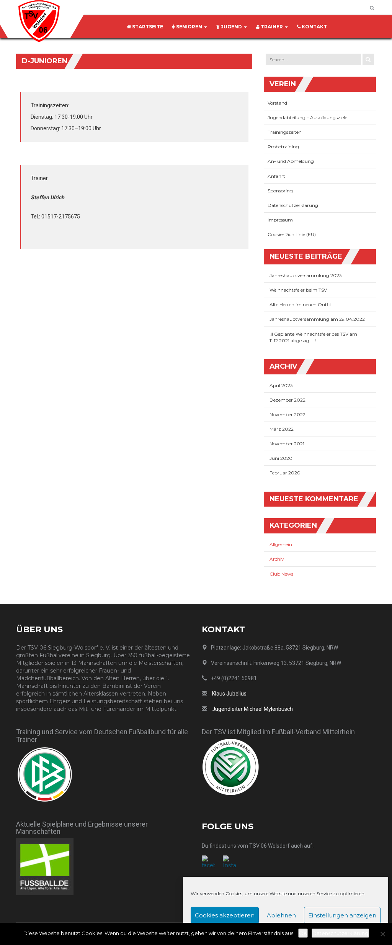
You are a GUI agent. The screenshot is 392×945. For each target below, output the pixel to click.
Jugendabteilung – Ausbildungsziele (307, 117)
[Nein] (382, 934)
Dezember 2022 (287, 400)
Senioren (189, 27)
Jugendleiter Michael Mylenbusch (252, 709)
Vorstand (278, 103)
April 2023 (281, 385)
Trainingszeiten (285, 132)
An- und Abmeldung (291, 161)
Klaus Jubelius (229, 694)
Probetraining (284, 146)
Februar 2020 (285, 473)
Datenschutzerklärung (293, 205)
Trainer (272, 27)
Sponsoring (281, 191)
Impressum (281, 220)
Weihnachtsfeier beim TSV (298, 290)
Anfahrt (277, 176)
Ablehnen (281, 915)
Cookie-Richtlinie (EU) (292, 234)
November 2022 (287, 414)
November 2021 (287, 443)
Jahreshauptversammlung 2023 (306, 275)
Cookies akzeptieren (225, 915)
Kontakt (314, 27)
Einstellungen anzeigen (342, 915)
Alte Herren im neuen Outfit (301, 304)
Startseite (147, 27)
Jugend (231, 27)
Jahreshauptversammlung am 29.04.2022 (317, 319)
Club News (281, 574)
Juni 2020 (281, 458)
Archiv (277, 559)
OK (303, 933)
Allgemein (281, 544)
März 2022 (282, 429)
